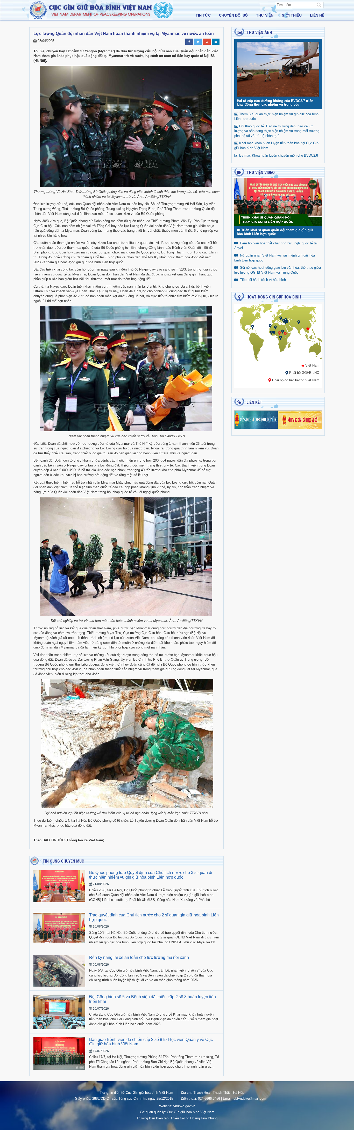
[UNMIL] (271, 332)
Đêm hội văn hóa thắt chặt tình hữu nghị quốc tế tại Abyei (275, 245)
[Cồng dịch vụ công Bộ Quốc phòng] (256, 419)
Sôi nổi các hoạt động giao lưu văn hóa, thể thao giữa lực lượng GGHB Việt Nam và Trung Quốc (277, 270)
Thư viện (264, 15)
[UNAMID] (282, 331)
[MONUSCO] (280, 338)
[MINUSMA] (275, 327)
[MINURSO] (270, 326)
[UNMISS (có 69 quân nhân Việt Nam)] (285, 334)
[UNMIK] (280, 318)
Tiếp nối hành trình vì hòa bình (263, 280)
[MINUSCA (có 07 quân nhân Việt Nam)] (279, 333)
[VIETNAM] (308, 328)
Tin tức (203, 15)
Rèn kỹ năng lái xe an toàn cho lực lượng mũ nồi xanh (139, 957)
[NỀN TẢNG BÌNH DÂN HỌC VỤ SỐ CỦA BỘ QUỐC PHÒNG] (300, 419)
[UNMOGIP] (298, 322)
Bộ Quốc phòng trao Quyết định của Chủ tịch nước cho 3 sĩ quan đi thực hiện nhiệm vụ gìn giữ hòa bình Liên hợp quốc (150, 874)
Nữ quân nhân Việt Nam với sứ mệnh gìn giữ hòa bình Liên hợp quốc (274, 257)
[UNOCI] (274, 332)
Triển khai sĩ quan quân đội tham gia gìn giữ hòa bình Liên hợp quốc (275, 232)
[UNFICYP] (283, 321)
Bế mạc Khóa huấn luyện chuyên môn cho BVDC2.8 (278, 155)
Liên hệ (317, 15)
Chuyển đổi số (233, 15)
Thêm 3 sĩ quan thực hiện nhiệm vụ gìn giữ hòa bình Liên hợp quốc (276, 116)
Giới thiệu (292, 15)
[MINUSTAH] (252, 327)
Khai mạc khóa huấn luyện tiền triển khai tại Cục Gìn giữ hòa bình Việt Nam (276, 145)
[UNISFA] (285, 322)
